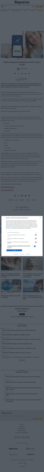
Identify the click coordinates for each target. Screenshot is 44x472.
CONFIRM (14, 250)
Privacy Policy (28, 254)
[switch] (35, 235)
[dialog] (22, 236)
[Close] (41, 218)
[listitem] (22, 232)
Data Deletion (16, 254)
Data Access (22, 254)
